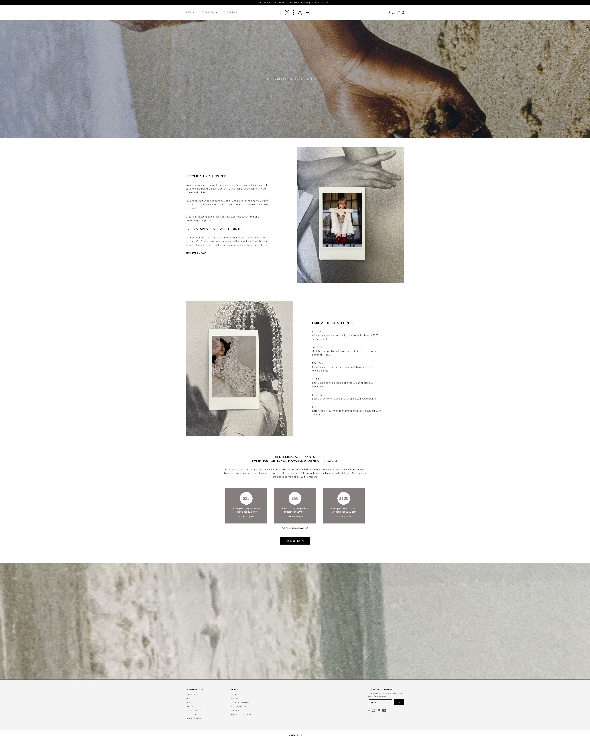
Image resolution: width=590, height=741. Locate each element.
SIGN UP (399, 702)
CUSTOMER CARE (194, 689)
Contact (190, 694)
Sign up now (295, 540)
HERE (305, 528)
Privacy (235, 710)
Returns (190, 706)
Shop (188, 12)
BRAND (234, 689)
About (234, 694)
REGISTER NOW (196, 253)
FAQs (188, 698)
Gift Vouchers (193, 718)
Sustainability (238, 706)
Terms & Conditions (241, 714)
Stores (234, 698)
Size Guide (191, 714)
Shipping (190, 702)
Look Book (207, 12)
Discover (229, 12)
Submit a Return (194, 710)
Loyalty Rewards (240, 702)
